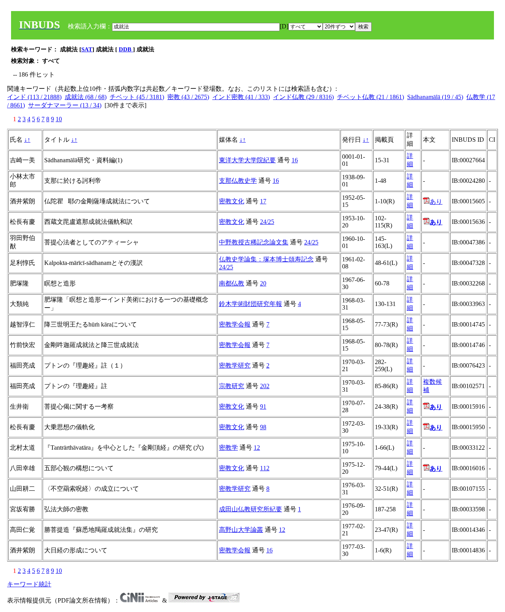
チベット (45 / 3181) (137, 97)
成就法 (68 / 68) (86, 97)
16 (295, 160)
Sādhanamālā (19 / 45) (435, 97)
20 (263, 283)
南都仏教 (231, 283)
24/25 (267, 221)
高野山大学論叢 (241, 529)
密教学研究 (235, 365)
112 (264, 468)
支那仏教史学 (238, 180)
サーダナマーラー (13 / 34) (64, 105)
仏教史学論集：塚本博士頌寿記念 (266, 259)
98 (263, 427)
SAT (86, 49)
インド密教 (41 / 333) (241, 97)
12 (257, 447)
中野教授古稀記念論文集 (253, 242)
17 (263, 201)
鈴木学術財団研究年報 (250, 303)
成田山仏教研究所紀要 (250, 509)
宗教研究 (231, 386)
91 (263, 406)
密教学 (228, 447)
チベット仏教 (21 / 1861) (370, 97)
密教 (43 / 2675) (188, 97)
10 (59, 119)
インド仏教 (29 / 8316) (303, 97)
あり (436, 201)
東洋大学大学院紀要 (247, 160)
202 (264, 386)
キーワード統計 (29, 584)
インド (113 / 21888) (34, 97)
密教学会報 (235, 324)
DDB (126, 49)
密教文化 (231, 201)
